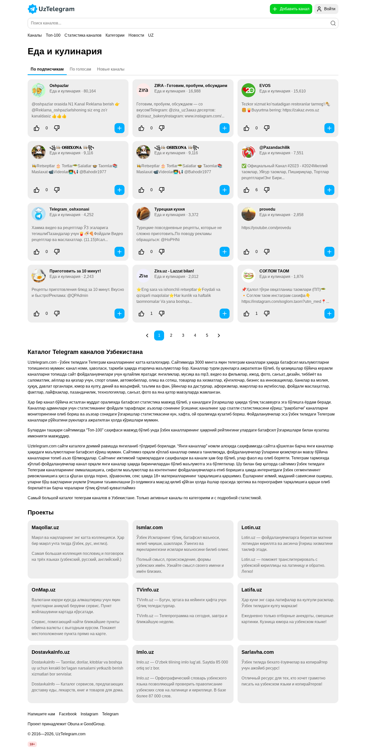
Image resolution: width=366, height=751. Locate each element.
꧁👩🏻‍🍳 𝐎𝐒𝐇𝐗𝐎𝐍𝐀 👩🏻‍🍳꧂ (72, 147)
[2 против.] (57, 190)
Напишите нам (41, 714)
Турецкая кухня (169, 209)
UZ (151, 35)
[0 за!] (37, 128)
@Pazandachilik (274, 147)
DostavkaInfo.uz (51, 652)
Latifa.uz (252, 589)
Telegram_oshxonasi (69, 209)
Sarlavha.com (258, 652)
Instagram (89, 714)
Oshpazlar (59, 85)
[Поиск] (333, 23)
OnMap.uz (44, 589)
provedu (267, 209)
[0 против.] (57, 128)
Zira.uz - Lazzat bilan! (174, 271)
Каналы (35, 35)
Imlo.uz (145, 652)
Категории (115, 35)
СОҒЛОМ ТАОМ (274, 271)
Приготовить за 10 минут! (75, 271)
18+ (32, 744)
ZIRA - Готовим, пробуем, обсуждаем (190, 85)
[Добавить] (119, 128)
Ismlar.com (149, 527)
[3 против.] (267, 128)
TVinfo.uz (147, 589)
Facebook (68, 714)
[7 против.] (267, 190)
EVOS (265, 85)
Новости (136, 35)
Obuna (73, 724)
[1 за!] (141, 314)
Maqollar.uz (45, 527)
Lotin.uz (251, 527)
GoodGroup (94, 724)
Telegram (110, 714)
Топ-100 (53, 35)
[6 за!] (246, 190)
